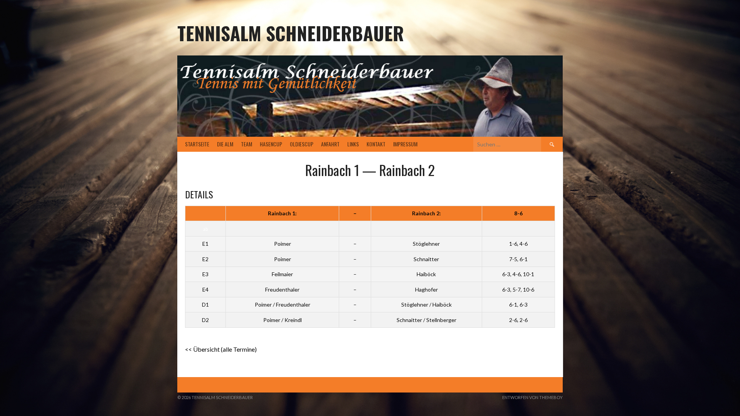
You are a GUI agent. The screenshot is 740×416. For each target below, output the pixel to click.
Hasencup (271, 144)
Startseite (197, 144)
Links (353, 144)
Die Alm (225, 144)
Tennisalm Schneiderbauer (290, 33)
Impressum (405, 144)
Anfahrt (330, 144)
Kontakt (376, 144)
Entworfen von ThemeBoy (532, 397)
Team (246, 144)
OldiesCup (301, 144)
